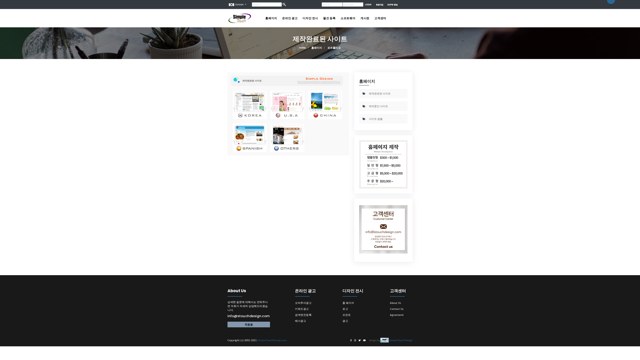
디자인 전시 (310, 18)
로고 (345, 308)
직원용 (249, 324)
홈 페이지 (348, 302)
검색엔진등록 (303, 314)
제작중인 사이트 (378, 106)
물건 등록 (329, 18)
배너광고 (300, 320)
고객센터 (380, 18)
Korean (239, 4)
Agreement (397, 314)
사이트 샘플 (376, 119)
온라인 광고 (290, 18)
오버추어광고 (303, 302)
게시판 (364, 18)
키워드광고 (302, 308)
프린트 (346, 314)
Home (302, 47)
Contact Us (397, 308)
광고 (345, 320)
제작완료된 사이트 (380, 93)
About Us (395, 302)
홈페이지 (271, 18)
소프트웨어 (348, 18)
